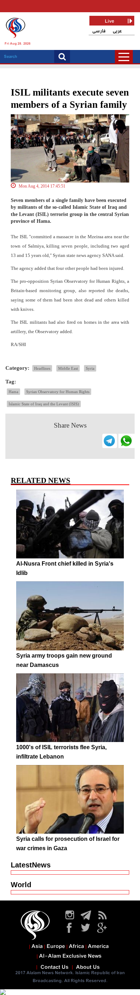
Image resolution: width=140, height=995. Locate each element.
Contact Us (55, 967)
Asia (37, 946)
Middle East (68, 368)
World (21, 885)
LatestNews (31, 865)
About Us (88, 967)
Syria (90, 368)
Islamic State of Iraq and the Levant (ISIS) (44, 404)
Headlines (42, 368)
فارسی (99, 31)
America (98, 946)
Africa (76, 946)
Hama (13, 392)
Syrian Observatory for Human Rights (57, 392)
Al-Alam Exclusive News (70, 956)
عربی (117, 31)
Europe (56, 946)
